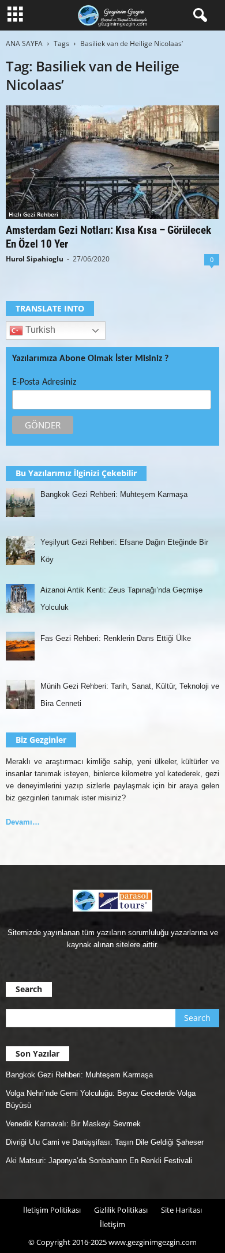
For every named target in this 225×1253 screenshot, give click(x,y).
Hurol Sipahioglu (34, 259)
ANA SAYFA (24, 43)
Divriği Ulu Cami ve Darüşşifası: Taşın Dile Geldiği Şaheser (105, 1142)
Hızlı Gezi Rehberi (33, 214)
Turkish (39, 330)
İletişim (112, 1224)
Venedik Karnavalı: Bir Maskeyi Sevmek (73, 1123)
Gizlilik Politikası (121, 1210)
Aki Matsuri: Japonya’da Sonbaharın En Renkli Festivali (99, 1160)
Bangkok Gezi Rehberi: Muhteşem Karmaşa (79, 1074)
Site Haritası (181, 1210)
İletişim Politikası (52, 1210)
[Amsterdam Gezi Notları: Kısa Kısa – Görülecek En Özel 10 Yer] (112, 162)
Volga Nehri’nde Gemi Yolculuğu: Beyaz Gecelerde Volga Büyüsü (101, 1099)
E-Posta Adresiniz (44, 382)
